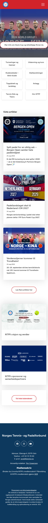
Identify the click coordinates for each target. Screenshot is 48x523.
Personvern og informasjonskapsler (24, 490)
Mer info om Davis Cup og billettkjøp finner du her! (24, 46)
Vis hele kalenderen (24, 398)
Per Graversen (32, 463)
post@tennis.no (27, 459)
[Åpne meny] (43, 4)
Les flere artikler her (24, 290)
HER (36, 474)
